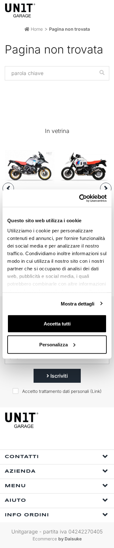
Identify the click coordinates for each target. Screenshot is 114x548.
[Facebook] (45, 441)
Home (36, 29)
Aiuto (15, 500)
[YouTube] (74, 441)
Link (96, 391)
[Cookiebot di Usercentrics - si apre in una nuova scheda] (80, 198)
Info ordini (27, 515)
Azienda (20, 471)
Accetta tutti (57, 323)
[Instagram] (59, 441)
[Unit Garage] (20, 10)
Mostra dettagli (78, 303)
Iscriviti (58, 376)
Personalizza (53, 344)
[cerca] (79, 10)
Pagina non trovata (69, 29)
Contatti (22, 457)
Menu (15, 486)
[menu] (104, 10)
